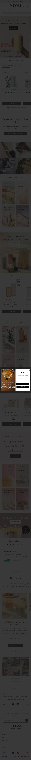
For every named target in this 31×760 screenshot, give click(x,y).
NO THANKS (23, 386)
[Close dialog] (29, 370)
